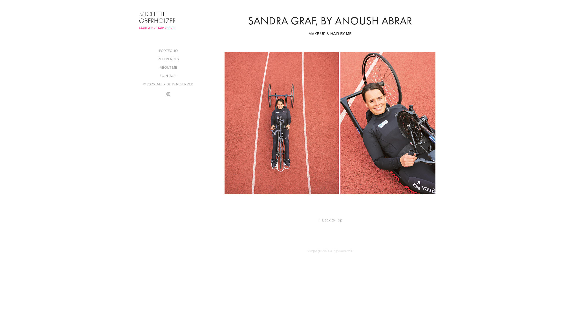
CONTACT (168, 75)
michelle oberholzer (157, 17)
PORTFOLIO (168, 50)
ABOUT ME (168, 67)
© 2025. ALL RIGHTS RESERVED (168, 84)
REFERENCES (168, 59)
